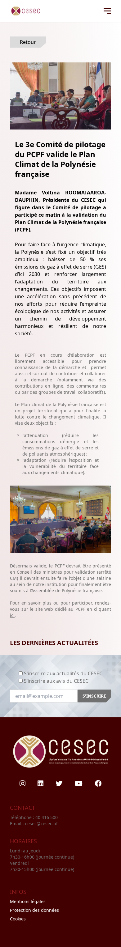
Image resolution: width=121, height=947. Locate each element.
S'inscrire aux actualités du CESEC (63, 673)
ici (12, 615)
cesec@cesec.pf (41, 823)
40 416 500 (47, 817)
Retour (28, 42)
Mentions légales (28, 901)
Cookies (18, 919)
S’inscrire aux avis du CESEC (56, 680)
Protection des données (34, 910)
